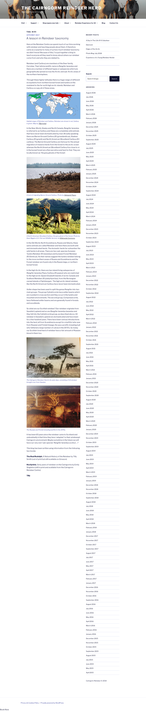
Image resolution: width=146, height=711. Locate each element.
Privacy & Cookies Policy (30, 703)
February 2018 (91, 527)
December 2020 (92, 383)
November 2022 (92, 284)
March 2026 (90, 114)
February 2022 (91, 323)
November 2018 (92, 489)
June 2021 (90, 357)
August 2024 (91, 195)
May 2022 (89, 310)
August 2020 (91, 400)
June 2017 (90, 562)
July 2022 (89, 302)
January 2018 (91, 532)
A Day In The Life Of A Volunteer (97, 40)
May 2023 (90, 259)
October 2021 (91, 340)
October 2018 (91, 493)
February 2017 (91, 579)
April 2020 (90, 417)
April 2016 (90, 621)
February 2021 (91, 374)
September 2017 (92, 549)
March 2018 (90, 523)
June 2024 (90, 204)
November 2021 (92, 336)
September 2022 (92, 293)
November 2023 (92, 233)
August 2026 (91, 93)
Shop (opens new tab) (50, 23)
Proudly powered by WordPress (52, 703)
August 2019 (90, 451)
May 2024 (90, 208)
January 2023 (91, 276)
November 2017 (92, 540)
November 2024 (92, 182)
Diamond (89, 45)
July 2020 (89, 404)
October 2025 (91, 135)
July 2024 (89, 199)
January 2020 (91, 429)
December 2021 (92, 331)
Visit (23, 23)
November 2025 (92, 131)
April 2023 (90, 263)
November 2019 (92, 438)
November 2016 (92, 591)
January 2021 (91, 378)
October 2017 (91, 545)
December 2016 (92, 587)
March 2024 (90, 216)
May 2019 (89, 464)
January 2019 (91, 481)
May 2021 (89, 361)
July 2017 (89, 557)
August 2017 (90, 553)
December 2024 (92, 178)
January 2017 (91, 583)
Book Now (4, 709)
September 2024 (92, 191)
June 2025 (90, 152)
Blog (103, 23)
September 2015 (92, 651)
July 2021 (89, 353)
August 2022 (90, 297)
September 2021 (92, 344)
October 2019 (91, 442)
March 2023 (90, 268)
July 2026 (89, 97)
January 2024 (91, 225)
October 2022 (91, 289)
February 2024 (91, 221)
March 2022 (90, 319)
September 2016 (92, 600)
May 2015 (89, 668)
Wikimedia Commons (67, 238)
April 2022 (90, 314)
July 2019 (89, 455)
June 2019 (90, 459)
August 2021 (90, 348)
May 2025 (90, 157)
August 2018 (90, 502)
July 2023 (89, 250)
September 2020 (92, 395)
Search (88, 74)
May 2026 (90, 105)
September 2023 (92, 242)
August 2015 (90, 655)
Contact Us (114, 23)
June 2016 (90, 613)
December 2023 (92, 229)
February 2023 (91, 272)
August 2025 (91, 144)
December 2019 (92, 434)
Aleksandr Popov (70, 195)
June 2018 (90, 510)
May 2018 (89, 515)
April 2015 (90, 672)
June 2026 (90, 101)
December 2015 (92, 638)
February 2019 (91, 476)
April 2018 (90, 519)
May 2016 (89, 617)
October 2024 (91, 186)
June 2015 (90, 664)
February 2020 (91, 425)
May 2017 (89, 566)
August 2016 (90, 604)
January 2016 (91, 634)
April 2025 (90, 161)
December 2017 (92, 536)
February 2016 (91, 630)
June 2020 (90, 408)
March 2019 (90, 472)
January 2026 (91, 122)
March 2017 (90, 574)
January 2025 (91, 174)
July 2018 (89, 506)
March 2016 (90, 626)
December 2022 (92, 280)
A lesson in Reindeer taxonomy (47, 38)
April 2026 (90, 110)
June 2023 (90, 255)
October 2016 (91, 596)
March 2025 (90, 165)
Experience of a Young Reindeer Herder (100, 57)
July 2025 (89, 148)
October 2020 (91, 391)
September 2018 (92, 498)
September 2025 (92, 140)
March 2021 (90, 370)
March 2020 (90, 421)
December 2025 (92, 127)
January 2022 (91, 327)
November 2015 (92, 643)
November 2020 (92, 387)
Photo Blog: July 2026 (94, 53)
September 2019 (92, 447)
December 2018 (92, 485)
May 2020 (90, 412)
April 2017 (89, 570)
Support (34, 23)
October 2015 (91, 647)
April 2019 (90, 468)
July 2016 (89, 609)
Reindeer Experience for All (85, 23)
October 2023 (91, 238)
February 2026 (91, 118)
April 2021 (89, 366)
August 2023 (91, 246)
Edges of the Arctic (93, 49)
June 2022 (90, 306)
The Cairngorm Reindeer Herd (61, 7)
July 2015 (89, 660)
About (66, 23)
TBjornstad (42, 123)
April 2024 (90, 212)
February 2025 (91, 169)
